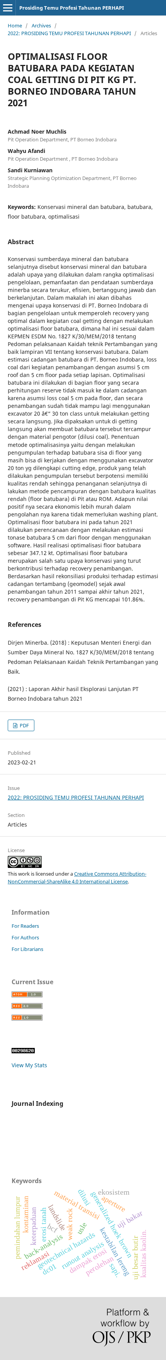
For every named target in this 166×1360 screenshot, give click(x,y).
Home (15, 25)
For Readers (25, 925)
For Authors (25, 937)
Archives (41, 25)
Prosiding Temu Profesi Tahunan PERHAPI (71, 7)
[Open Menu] (7, 7)
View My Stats (29, 1065)
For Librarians (27, 949)
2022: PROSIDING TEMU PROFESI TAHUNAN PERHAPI (69, 33)
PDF (24, 725)
